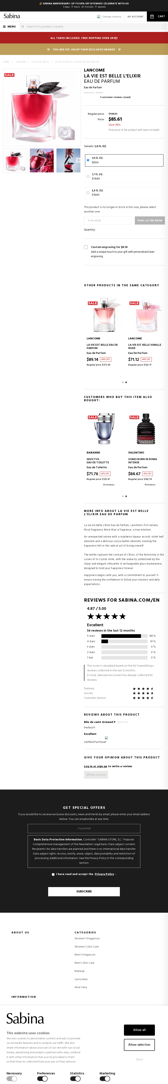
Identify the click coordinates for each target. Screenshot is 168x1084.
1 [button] (123, 382)
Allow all (139, 1030)
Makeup (80, 971)
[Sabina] (12, 16)
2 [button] (126, 382)
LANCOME (94, 70)
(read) (127, 97)
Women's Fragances (87, 938)
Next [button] (78, 160)
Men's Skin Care (84, 963)
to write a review (108, 766)
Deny (139, 1059)
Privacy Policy (104, 874)
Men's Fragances (85, 955)
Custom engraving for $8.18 (122, 252)
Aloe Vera (81, 987)
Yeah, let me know (149, 221)
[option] (15, 160)
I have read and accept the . (86, 874)
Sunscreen (81, 979)
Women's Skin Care (87, 947)
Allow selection (139, 1045)
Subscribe (84, 891)
